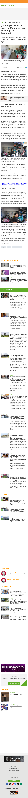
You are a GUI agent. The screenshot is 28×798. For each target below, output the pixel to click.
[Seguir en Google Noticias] (26, 67)
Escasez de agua (17, 247)
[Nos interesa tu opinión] (14, 759)
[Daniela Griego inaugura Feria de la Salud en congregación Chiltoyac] (5, 403)
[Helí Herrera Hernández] (3, 580)
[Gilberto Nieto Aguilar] (3, 573)
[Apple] (18, 784)
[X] (10, 784)
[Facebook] (7, 784)
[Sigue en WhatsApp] (24, 67)
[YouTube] (13, 784)
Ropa (3, 247)
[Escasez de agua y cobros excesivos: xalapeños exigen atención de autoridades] (5, 272)
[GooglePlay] (21, 784)
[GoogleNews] (15, 784)
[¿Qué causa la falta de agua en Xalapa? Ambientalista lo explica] (5, 265)
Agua (9, 247)
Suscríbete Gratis (14, 683)
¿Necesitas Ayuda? (14, 780)
